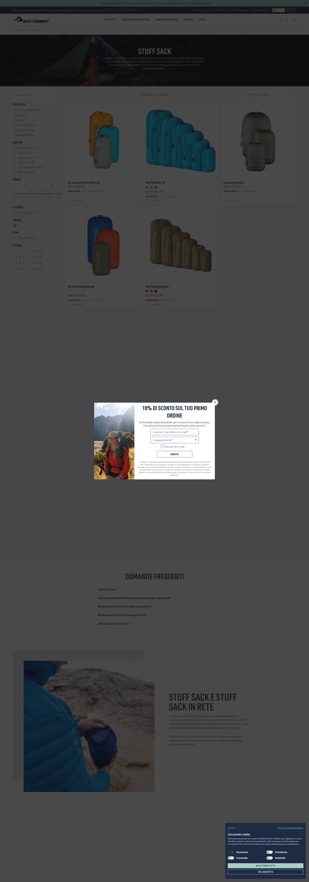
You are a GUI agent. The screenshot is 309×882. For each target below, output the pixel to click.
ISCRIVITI (174, 454)
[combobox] (173, 440)
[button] (233, 828)
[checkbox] (269, 852)
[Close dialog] (215, 402)
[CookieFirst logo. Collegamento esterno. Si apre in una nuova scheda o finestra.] (229, 831)
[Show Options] (195, 440)
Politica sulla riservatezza (290, 827)
